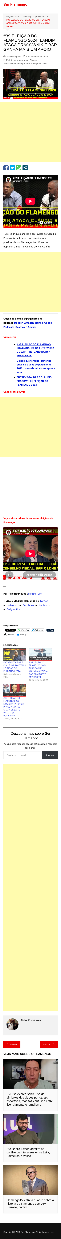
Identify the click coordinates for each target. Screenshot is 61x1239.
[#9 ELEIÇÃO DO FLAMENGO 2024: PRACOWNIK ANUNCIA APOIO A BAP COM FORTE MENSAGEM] (40, 654)
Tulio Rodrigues (13, 56)
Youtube (43, 605)
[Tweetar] (12, 167)
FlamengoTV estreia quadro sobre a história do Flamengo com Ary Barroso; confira (30, 1203)
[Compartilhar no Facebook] (6, 167)
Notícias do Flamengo (14, 63)
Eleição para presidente (17, 60)
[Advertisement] (30, 132)
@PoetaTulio (35, 593)
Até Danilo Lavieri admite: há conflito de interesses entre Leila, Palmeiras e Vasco (28, 1152)
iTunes (39, 322)
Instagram (12, 605)
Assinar (50, 755)
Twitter (43, 600)
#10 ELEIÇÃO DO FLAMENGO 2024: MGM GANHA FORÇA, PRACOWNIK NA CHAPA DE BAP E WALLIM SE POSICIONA (13, 707)
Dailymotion (13, 609)
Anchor (32, 327)
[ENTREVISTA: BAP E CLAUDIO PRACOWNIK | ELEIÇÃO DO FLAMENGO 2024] (14, 654)
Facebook (28, 605)
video (44, 63)
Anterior (13, 1044)
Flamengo (34, 60)
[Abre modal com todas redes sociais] (25, 167)
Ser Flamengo (15, 4)
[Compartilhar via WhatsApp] (18, 167)
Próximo (47, 1044)
